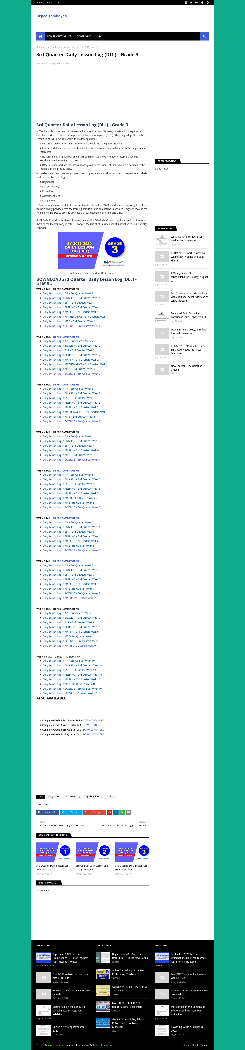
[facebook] (186, 2)
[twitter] (191, 2)
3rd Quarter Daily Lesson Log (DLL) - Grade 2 (92, 867)
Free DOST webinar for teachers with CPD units (70, 976)
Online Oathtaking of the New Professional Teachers (128, 972)
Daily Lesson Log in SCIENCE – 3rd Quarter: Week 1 (71, 326)
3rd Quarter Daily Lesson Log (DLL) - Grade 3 (131, 867)
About (49, 2)
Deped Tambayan (51, 16)
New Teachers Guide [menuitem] (59, 36)
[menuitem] (40, 36)
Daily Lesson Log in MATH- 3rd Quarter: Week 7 (69, 598)
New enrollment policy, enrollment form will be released (189, 331)
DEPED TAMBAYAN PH (66, 336)
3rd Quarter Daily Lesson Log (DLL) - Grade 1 (52, 867)
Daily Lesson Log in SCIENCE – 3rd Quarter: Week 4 (71, 459)
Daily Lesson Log (72, 796)
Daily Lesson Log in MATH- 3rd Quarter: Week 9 (69, 645)
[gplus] (196, 2)
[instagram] (207, 2)
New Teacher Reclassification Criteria (186, 368)
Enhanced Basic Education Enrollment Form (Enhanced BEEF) (190, 315)
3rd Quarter (53, 796)
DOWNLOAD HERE (93, 720)
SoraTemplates (55, 1045)
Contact (59, 2)
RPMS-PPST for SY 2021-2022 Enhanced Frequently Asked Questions (188, 349)
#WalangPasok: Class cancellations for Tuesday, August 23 (189, 277)
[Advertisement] (92, 94)
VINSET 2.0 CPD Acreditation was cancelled (71, 992)
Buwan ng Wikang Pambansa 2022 (68, 1028)
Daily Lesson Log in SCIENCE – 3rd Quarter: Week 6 (71, 550)
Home (39, 2)
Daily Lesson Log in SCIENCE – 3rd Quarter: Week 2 (71, 373)
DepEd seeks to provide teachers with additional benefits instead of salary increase (189, 297)
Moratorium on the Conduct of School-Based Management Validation (69, 1010)
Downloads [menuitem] (84, 36)
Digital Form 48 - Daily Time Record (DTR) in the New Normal (130, 956)
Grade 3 (48, 47)
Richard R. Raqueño (102, 1045)
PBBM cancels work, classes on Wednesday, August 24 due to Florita (188, 257)
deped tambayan (93, 796)
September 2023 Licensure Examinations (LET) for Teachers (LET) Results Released (70, 958)
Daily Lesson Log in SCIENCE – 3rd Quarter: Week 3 (71, 421)
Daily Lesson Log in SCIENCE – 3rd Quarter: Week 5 (71, 507)
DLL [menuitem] (101, 36)
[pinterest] (202, 2)
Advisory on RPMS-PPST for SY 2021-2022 (129, 988)
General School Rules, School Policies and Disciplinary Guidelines (128, 1023)
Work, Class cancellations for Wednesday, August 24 (186, 238)
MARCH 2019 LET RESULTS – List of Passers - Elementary (128, 1005)
